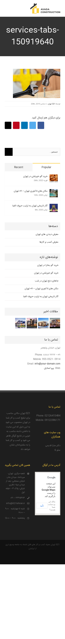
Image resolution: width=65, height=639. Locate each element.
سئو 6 (57, 450)
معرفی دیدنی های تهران (47, 234)
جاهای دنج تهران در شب (46, 281)
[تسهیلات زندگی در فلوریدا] (54, 323)
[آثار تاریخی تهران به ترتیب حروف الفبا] (54, 206)
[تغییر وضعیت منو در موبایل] (6, 8)
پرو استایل (49, 368)
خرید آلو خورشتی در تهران (35, 176)
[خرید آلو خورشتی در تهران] (54, 177)
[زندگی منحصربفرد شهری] (31, 323)
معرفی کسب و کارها (48, 242)
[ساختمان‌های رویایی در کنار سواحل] (43, 323)
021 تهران (51, 103)
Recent (18, 167)
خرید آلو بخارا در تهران (47, 265)
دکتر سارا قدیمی (52, 446)
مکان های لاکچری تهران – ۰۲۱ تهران (30, 191)
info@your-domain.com (47, 364)
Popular (46, 167)
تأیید (42, 505)
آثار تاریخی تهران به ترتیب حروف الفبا (29, 206)
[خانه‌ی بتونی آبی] (20, 323)
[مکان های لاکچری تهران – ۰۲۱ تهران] (54, 191)
